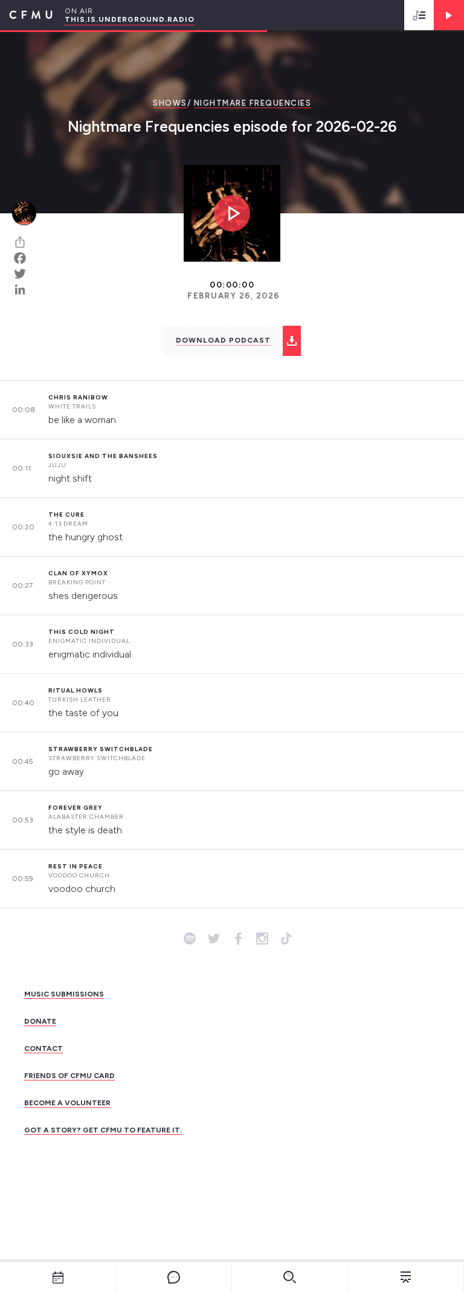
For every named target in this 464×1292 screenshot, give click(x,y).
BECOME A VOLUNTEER (67, 1103)
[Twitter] (24, 274)
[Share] (24, 242)
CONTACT (43, 1048)
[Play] (449, 15)
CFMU (26, 15)
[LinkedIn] (24, 289)
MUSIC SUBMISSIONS (64, 994)
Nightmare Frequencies (253, 103)
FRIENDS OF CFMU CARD (69, 1075)
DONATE (40, 1021)
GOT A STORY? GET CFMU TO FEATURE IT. (103, 1130)
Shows (170, 103)
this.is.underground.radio (130, 19)
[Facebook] (24, 258)
